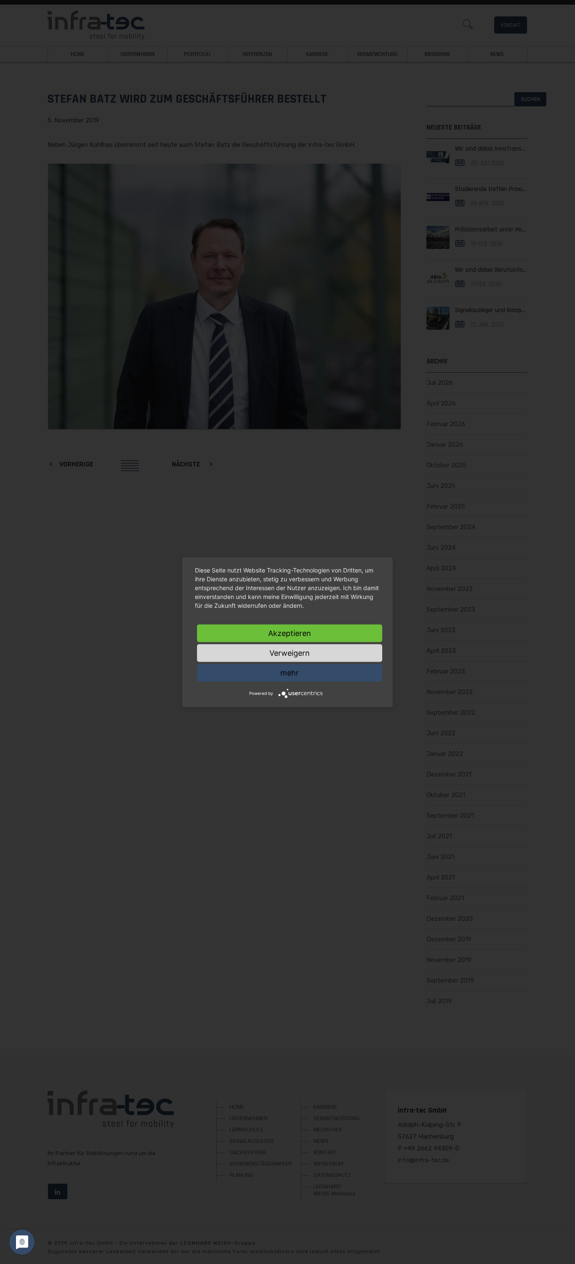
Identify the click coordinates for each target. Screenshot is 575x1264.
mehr (289, 672)
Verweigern (289, 652)
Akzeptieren (289, 632)
